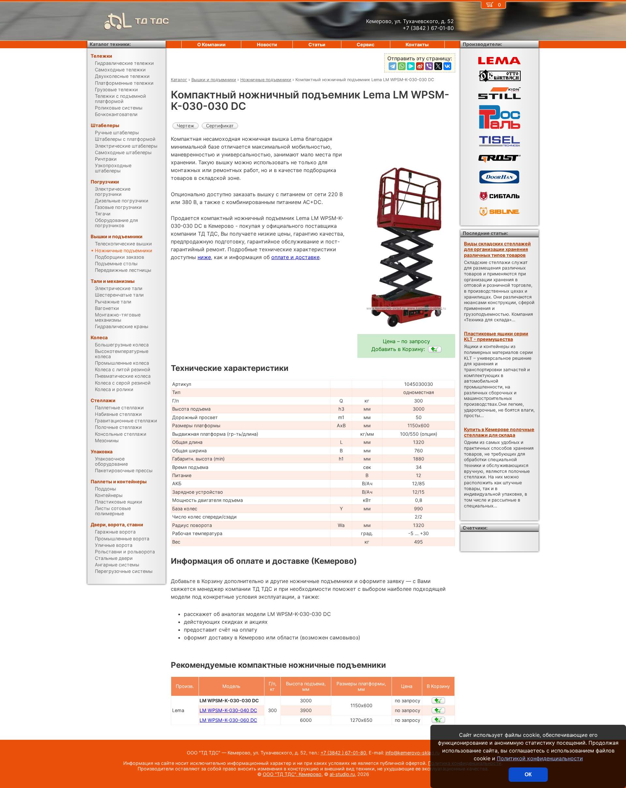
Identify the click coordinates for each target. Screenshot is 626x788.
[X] (438, 66)
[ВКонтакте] (447, 66)
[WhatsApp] (402, 66)
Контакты (417, 44)
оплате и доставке (295, 257)
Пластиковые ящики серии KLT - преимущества (496, 336)
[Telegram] (392, 66)
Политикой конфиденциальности (540, 758)
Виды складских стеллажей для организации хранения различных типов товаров (497, 249)
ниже (204, 257)
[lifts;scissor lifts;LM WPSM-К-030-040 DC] (438, 710)
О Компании (211, 44)
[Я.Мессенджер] (411, 66)
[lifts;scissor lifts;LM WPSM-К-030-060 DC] (438, 720)
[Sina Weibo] (420, 66)
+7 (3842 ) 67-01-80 (343, 752)
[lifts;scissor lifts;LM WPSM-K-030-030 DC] (434, 349)
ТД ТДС (152, 21)
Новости (267, 44)
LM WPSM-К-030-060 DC (228, 720)
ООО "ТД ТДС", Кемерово (292, 774)
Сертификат (220, 125)
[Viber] (429, 66)
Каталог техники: (110, 44)
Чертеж (185, 125)
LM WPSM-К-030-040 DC (228, 710)
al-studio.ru (342, 774)
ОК (528, 774)
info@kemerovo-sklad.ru (412, 752)
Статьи (316, 44)
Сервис (365, 44)
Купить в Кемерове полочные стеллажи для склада (499, 432)
